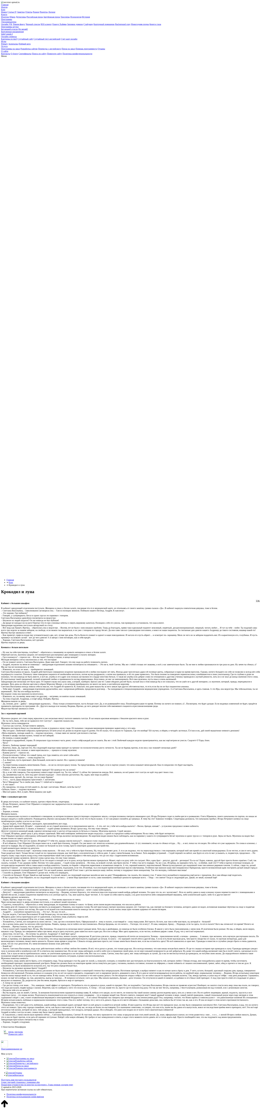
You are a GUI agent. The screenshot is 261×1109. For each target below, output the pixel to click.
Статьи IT (12, 12)
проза (10, 1032)
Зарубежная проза (51, 17)
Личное (51, 12)
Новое (4, 12)
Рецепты (44, 12)
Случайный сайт (25, 39)
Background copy (122, 24)
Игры (3, 41)
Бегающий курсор (9, 29)
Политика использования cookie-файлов (25, 1097)
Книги (4, 14)
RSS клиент (46, 24)
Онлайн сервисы (9, 36)
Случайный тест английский (47, 39)
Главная (4, 5)
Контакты (5, 54)
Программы (6, 19)
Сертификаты (25, 54)
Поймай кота (25, 44)
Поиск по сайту (39, 54)
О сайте (4, 51)
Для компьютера (8, 22)
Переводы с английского (49, 49)
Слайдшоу (88, 24)
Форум (4, 7)
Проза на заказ (68, 49)
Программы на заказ (10, 49)
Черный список (33, 24)
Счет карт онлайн (69, 39)
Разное (36, 12)
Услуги (4, 46)
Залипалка (13, 44)
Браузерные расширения (12, 31)
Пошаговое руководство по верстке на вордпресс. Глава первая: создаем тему (37, 1085)
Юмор (12, 17)
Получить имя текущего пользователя (18, 1080)
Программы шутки (10, 27)
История (86, 17)
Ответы (28, 12)
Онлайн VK (6, 24)
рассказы (19, 1032)
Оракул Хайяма (59, 24)
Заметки (21, 12)
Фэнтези (5, 17)
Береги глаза (155, 24)
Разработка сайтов (29, 49)
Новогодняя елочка (140, 24)
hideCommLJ (7, 34)
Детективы (21, 17)
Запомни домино (75, 24)
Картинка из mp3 (9, 39)
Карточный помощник (104, 24)
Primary (4, 44)
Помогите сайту (54, 54)
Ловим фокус (19, 24)
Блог (3, 9)
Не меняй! (23, 29)
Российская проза (35, 17)
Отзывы (101, 49)
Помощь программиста (86, 49)
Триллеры (65, 17)
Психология (75, 17)
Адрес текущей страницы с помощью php (20, 1082)
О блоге (14, 54)
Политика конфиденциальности (77, 54)
